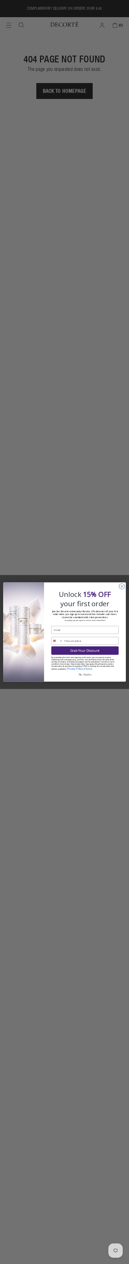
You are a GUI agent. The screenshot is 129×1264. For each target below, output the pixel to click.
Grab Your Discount (85, 650)
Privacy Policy (75, 668)
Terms (88, 668)
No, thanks (85, 674)
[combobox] (57, 641)
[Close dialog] (122, 586)
